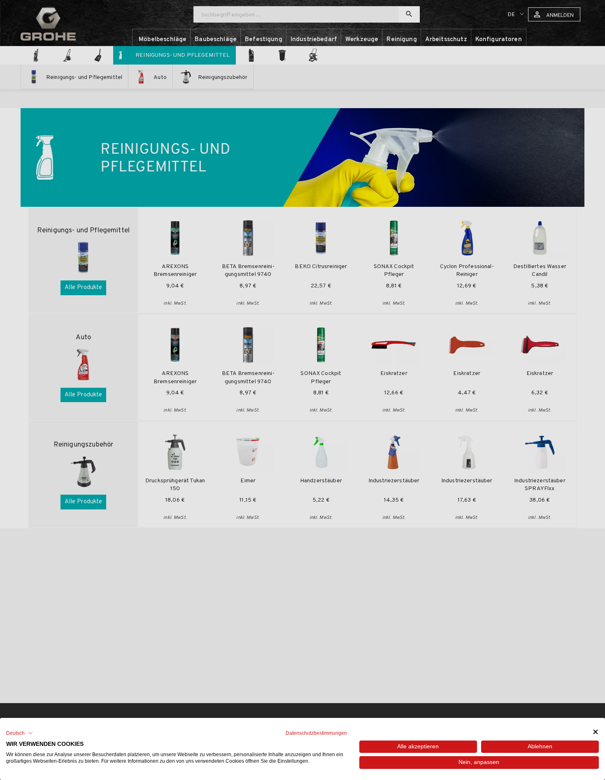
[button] (19, 733)
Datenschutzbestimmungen (316, 733)
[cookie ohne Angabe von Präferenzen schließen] (595, 732)
